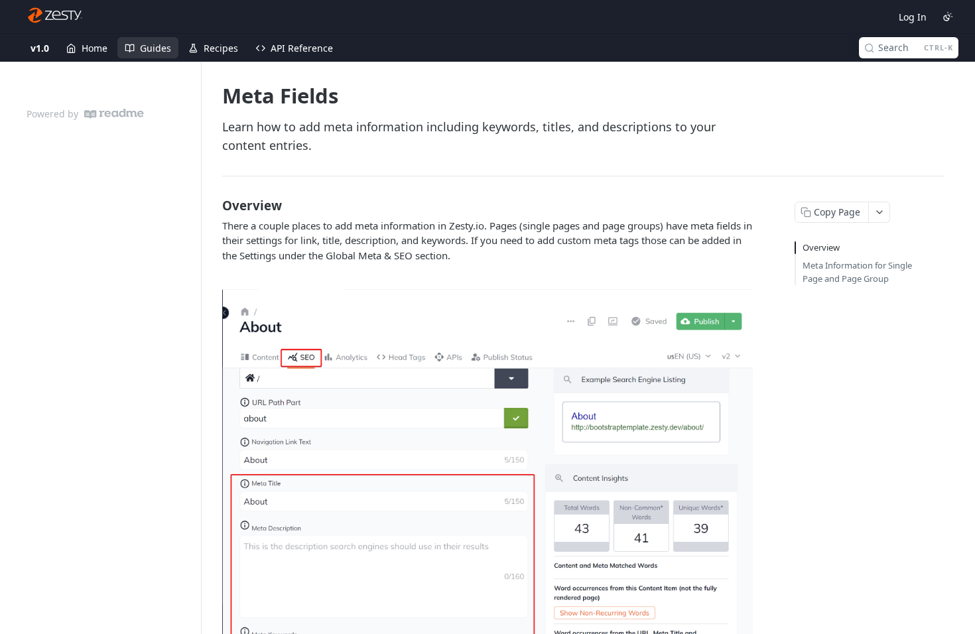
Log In (913, 17)
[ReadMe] (114, 114)
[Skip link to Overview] (213, 205)
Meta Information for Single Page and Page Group (857, 272)
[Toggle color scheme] (947, 16)
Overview (821, 247)
